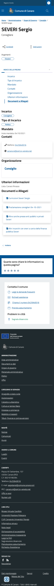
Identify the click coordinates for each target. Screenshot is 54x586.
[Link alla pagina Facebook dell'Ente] (3, 560)
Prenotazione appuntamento (13, 544)
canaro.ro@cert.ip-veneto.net (19, 151)
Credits (46, 573)
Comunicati (6, 436)
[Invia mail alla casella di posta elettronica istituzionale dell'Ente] (21, 485)
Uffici (4, 380)
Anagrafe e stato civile (11, 393)
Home (4, 20)
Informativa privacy (10, 523)
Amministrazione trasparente (14, 535)
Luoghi (4, 454)
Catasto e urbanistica (10, 402)
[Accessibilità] (7, 579)
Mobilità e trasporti (9, 414)
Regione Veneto (9, 3)
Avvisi (4, 440)
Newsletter (6, 563)
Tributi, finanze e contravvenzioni (15, 418)
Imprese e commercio (10, 410)
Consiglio (42, 20)
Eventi (4, 458)
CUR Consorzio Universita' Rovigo (15, 519)
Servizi (29, 573)
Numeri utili (6, 497)
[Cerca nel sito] (46, 11)
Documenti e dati (9, 363)
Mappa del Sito (18, 576)
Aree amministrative (10, 359)
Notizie (4, 432)
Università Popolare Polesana (14, 515)
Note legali (6, 527)
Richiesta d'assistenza (11, 547)
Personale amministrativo (12, 371)
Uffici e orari (6, 493)
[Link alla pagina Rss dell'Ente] (7, 560)
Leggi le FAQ (7, 538)
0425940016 (20, 144)
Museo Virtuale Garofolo (11, 511)
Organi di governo (9, 367)
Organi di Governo (30, 20)
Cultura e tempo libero (11, 406)
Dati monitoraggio (9, 573)
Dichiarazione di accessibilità (13, 531)
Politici (4, 375)
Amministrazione (14, 20)
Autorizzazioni (7, 397)
